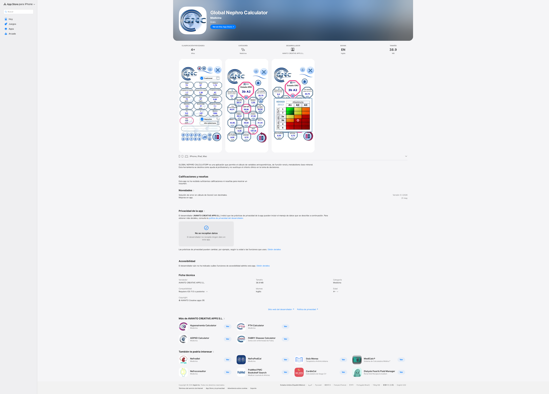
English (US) (401, 385)
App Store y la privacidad (215, 388)
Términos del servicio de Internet (191, 388)
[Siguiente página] (410, 366)
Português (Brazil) (363, 385)
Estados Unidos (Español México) (292, 385)
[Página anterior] (176, 366)
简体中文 (328, 385)
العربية (310, 385)
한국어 (351, 385)
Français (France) (340, 385)
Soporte (253, 388)
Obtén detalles (274, 249)
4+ (334, 291)
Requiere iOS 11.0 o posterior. (192, 291)
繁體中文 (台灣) (388, 385)
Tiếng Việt (376, 385)
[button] (18, 19)
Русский (318, 385)
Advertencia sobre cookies (237, 388)
